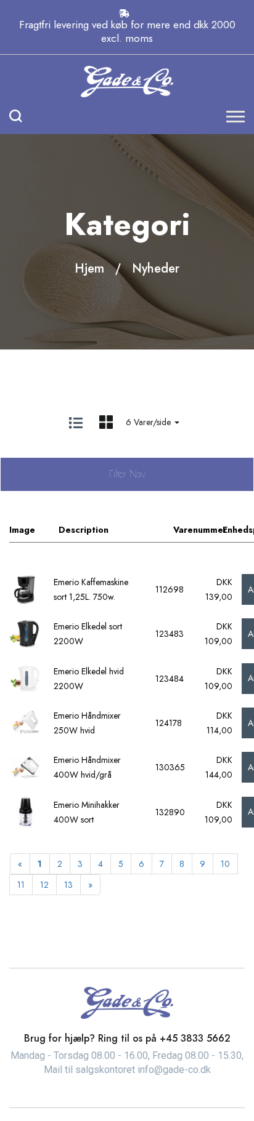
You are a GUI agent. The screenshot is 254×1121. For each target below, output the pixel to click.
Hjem (89, 268)
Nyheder (155, 268)
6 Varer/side (149, 422)
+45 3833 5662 (195, 1038)
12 (44, 885)
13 (68, 885)
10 (225, 864)
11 (21, 885)
